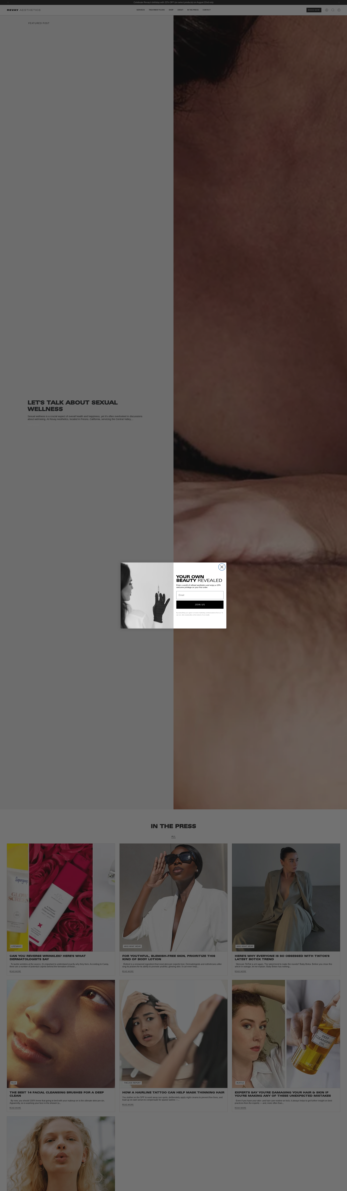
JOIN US (200, 604)
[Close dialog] (222, 567)
